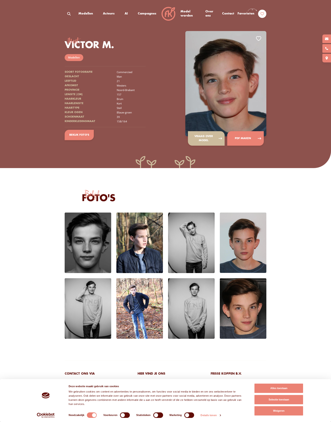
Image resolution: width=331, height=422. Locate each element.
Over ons (209, 13)
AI (126, 13)
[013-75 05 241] (326, 48)
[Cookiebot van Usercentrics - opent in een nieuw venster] (46, 415)
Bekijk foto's (79, 135)
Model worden (186, 13)
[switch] (125, 415)
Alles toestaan (278, 388)
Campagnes (147, 13)
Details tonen (208, 415)
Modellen (85, 13)
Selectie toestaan (279, 399)
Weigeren (278, 410)
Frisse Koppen (168, 14)
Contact (228, 13)
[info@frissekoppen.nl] (326, 38)
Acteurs (109, 13)
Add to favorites (258, 38)
